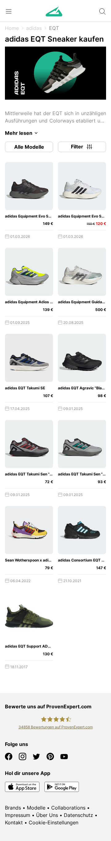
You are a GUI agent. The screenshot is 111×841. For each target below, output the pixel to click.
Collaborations (68, 808)
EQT (54, 28)
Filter (77, 146)
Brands (13, 808)
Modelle (36, 808)
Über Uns (47, 815)
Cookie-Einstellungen (53, 822)
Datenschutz (78, 815)
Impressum (17, 815)
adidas (34, 28)
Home (12, 28)
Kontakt (14, 822)
